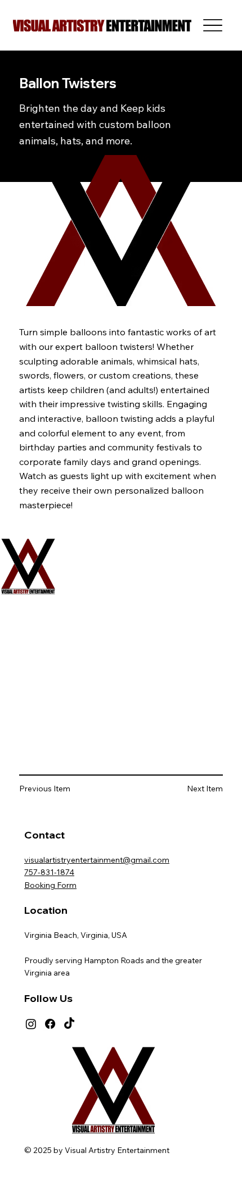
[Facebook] (50, 1024)
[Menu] (213, 25)
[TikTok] (69, 1024)
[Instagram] (31, 1024)
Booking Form (50, 885)
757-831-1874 (49, 872)
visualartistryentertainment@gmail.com (96, 860)
